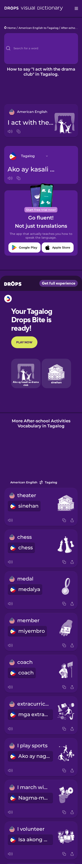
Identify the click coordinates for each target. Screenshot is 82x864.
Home (11, 27)
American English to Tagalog (38, 27)
